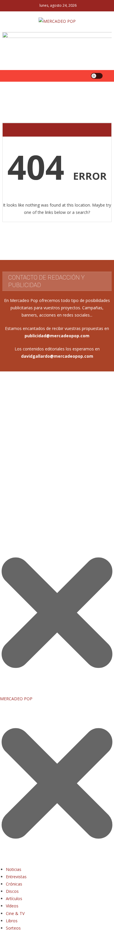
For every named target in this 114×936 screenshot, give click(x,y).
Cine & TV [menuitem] (15, 913)
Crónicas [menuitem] (14, 884)
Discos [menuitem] (12, 891)
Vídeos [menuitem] (12, 906)
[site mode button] (97, 76)
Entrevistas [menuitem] (16, 876)
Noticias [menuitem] (13, 869)
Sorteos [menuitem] (13, 928)
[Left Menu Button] (57, 862)
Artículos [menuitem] (14, 898)
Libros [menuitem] (12, 920)
